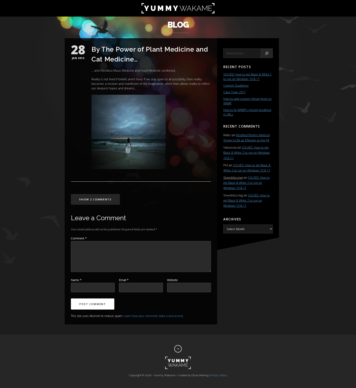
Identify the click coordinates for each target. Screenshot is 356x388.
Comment (79, 238)
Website (172, 280)
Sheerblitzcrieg (233, 178)
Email (124, 280)
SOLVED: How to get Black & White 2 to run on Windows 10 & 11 (246, 153)
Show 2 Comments (95, 199)
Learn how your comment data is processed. (153, 316)
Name (76, 280)
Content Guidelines (236, 86)
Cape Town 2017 (234, 92)
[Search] (267, 53)
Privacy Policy (218, 375)
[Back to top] (178, 349)
